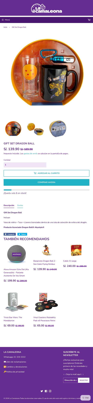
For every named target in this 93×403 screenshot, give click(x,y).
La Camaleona (15, 398)
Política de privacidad (15, 371)
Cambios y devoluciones (16, 366)
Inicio (5, 27)
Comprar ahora (46, 182)
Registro (84, 380)
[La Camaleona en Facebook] (46, 391)
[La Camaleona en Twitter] (42, 391)
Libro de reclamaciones (16, 362)
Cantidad (7, 160)
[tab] (9, 206)
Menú (7, 20)
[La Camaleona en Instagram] (50, 391)
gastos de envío (30, 153)
